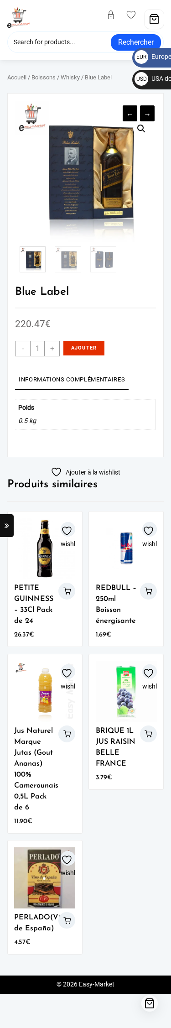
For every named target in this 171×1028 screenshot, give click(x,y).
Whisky (70, 77)
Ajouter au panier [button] (66, 591)
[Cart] (154, 19)
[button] (141, 128)
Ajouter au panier (83, 350)
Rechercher (136, 42)
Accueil (16, 77)
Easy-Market (96, 984)
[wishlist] (135, 15)
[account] (114, 15)
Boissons (43, 77)
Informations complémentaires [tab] (72, 379)
